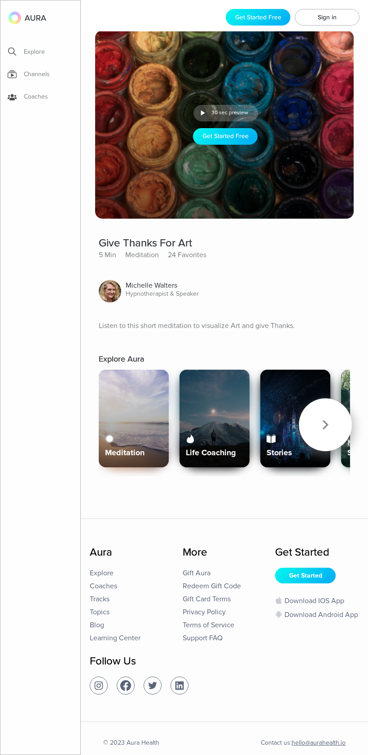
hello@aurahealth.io (319, 742)
